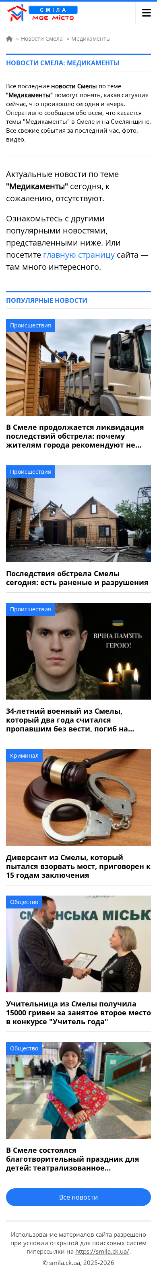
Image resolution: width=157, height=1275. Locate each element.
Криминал (24, 755)
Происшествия (30, 325)
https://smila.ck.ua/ (102, 1251)
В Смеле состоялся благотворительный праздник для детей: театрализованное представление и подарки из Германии (72, 1159)
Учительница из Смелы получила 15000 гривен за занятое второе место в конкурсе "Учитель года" (78, 1012)
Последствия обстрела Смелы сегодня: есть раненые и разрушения (77, 578)
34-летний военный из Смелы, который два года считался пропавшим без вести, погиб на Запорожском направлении (67, 719)
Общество (24, 902)
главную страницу (79, 254)
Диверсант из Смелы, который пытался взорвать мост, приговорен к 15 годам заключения (78, 866)
